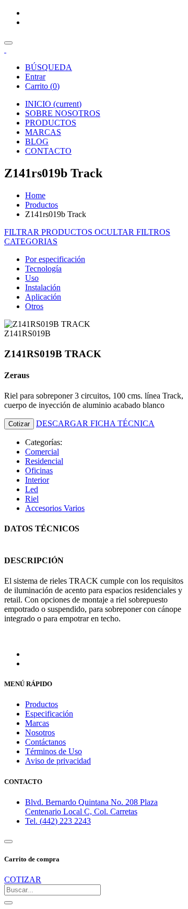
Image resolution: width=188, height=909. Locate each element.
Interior (37, 479)
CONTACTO (48, 150)
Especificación (49, 713)
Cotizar (19, 424)
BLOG (37, 141)
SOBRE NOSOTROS (62, 113)
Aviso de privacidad (58, 760)
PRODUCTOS (50, 122)
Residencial (44, 461)
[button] (30, 241)
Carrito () (42, 86)
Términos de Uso (53, 751)
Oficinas (39, 470)
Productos (41, 204)
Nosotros (40, 732)
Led (31, 489)
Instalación (43, 287)
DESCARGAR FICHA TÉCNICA (95, 423)
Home (35, 195)
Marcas (37, 723)
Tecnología (43, 268)
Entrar (35, 76)
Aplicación (43, 296)
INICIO (53, 103)
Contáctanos (45, 741)
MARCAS (43, 132)
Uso (32, 278)
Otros (34, 306)
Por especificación (55, 259)
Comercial (42, 451)
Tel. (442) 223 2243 (58, 820)
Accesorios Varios (55, 508)
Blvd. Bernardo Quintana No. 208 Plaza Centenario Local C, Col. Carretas (91, 807)
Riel (32, 498)
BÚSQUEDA (48, 67)
